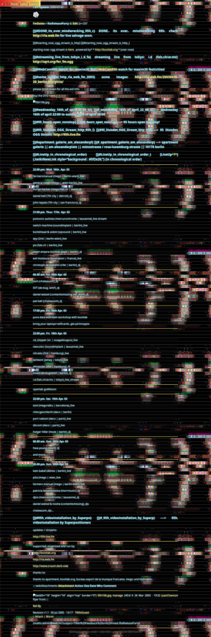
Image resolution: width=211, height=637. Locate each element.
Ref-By (37, 606)
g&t (24, 4)
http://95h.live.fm (66, 134)
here (71, 49)
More (49, 616)
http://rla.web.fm (46, 35)
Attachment (66, 586)
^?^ (174, 154)
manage (118, 595)
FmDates (39, 23)
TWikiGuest (82, 612)
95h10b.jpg (104, 595)
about (34, 4)
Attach (39, 616)
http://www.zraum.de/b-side (50, 566)
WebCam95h (107, 69)
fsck (14, 4)
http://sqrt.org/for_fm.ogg (53, 61)
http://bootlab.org (106, 49)
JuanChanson (170, 595)
